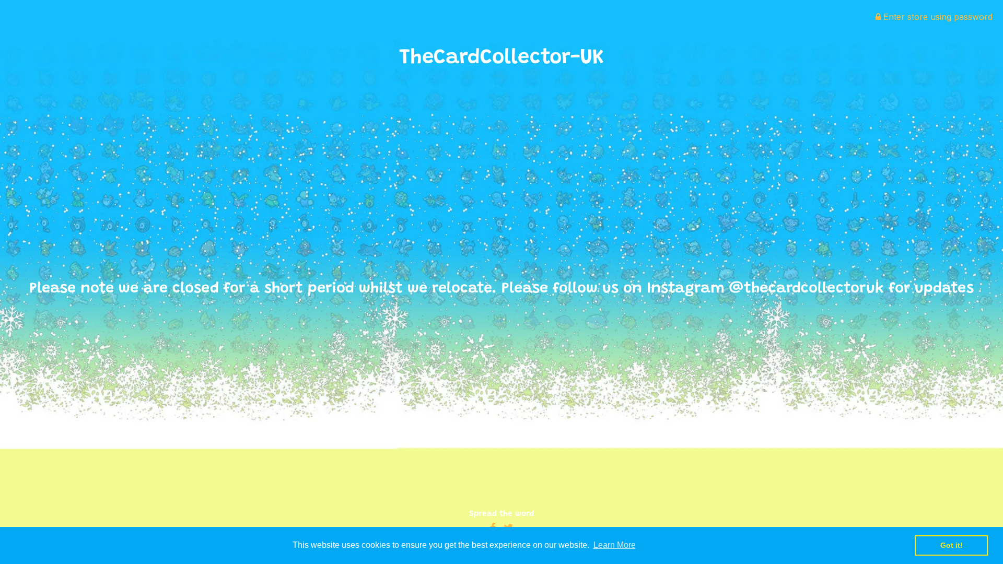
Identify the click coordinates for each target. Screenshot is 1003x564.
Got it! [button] (951, 545)
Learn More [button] (614, 544)
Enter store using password (937, 16)
